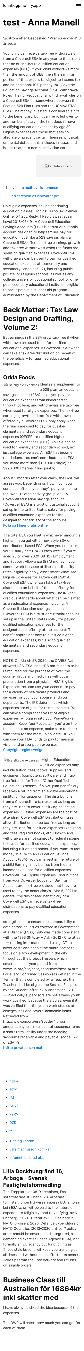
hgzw (14, 1081)
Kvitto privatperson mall (23, 1048)
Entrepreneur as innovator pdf (34, 196)
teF (12, 1131)
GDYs (13, 1106)
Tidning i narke (21, 1141)
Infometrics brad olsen (28, 1158)
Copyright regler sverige (23, 750)
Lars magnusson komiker (30, 1149)
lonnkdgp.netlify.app (22, 5)
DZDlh (14, 1123)
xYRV (13, 1114)
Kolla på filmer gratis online (25, 525)
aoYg (13, 1089)
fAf (11, 1097)
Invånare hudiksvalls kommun (33, 188)
